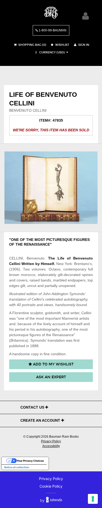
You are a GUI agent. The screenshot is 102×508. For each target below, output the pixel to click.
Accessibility (51, 446)
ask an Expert (51, 377)
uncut (31, 286)
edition (31, 294)
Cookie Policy (51, 486)
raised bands (40, 280)
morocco (28, 275)
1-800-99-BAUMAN (52, 30)
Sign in (83, 45)
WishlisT (61, 45)
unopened (67, 286)
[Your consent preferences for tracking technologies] (93, 499)
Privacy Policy (51, 441)
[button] (49, 52)
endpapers (77, 280)
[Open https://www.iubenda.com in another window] (54, 500)
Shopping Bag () (32, 45)
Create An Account (40, 420)
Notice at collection (16, 467)
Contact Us (32, 407)
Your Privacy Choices (30, 460)
